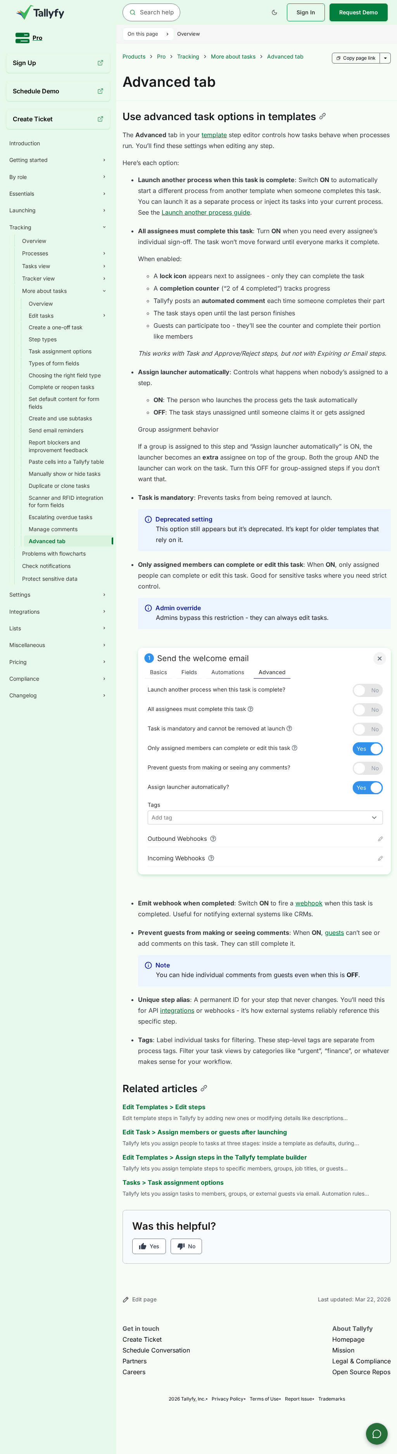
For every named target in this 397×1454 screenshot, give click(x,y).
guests (334, 932)
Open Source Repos (361, 1372)
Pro (161, 56)
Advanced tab (285, 56)
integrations (177, 1010)
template (214, 135)
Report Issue (298, 1399)
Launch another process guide (206, 212)
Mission (343, 1350)
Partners (135, 1361)
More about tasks (233, 56)
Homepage (348, 1339)
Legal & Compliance (361, 1361)
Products (134, 56)
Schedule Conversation (156, 1350)
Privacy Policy (227, 1399)
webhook (309, 903)
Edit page (144, 1299)
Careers (134, 1372)
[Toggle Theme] (274, 12)
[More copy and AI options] (385, 58)
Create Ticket (142, 1339)
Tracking (188, 56)
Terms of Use (264, 1399)
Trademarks (331, 1399)
